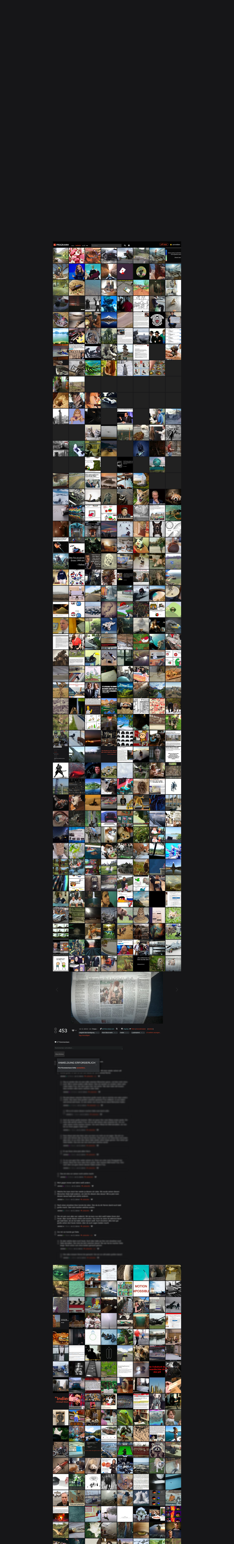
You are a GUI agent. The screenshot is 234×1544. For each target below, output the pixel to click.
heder (122, 791)
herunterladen (141, 787)
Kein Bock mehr (107, 791)
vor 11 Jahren (83, 787)
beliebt (78, 4)
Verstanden (182, 1539)
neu (72, 4)
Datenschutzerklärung (110, 1541)
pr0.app (164, 3)
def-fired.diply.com (108, 787)
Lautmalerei (136, 791)
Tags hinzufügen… (85, 794)
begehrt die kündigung (86, 791)
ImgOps (126, 787)
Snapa (94, 787)
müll (83, 4)
